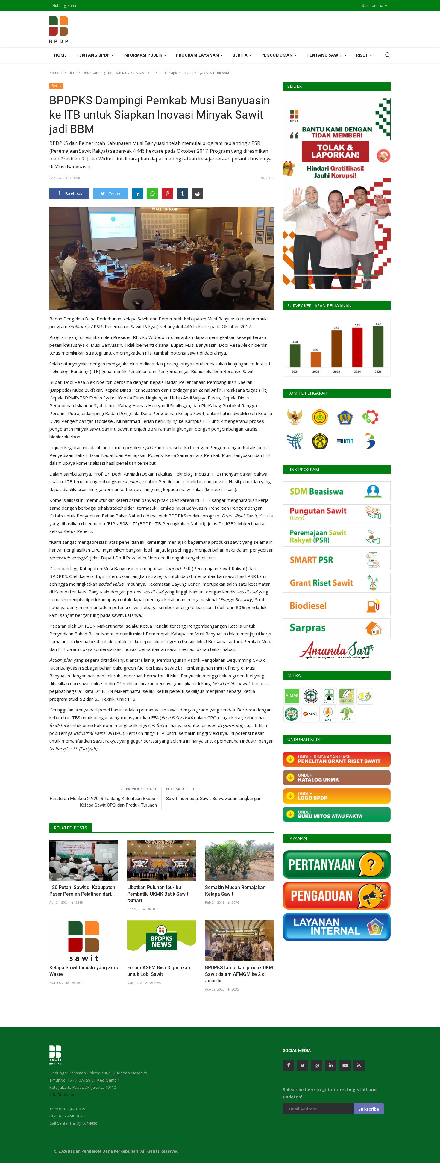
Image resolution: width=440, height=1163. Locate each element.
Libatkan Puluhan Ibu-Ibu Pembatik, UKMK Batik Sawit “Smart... (157, 894)
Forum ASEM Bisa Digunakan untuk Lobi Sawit (158, 971)
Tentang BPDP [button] (93, 55)
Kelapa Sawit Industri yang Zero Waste (83, 971)
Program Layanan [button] (198, 55)
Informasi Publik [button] (143, 55)
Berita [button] (241, 55)
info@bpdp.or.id (64, 1094)
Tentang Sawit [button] (325, 55)
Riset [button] (362, 55)
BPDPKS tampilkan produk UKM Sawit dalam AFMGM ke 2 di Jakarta (239, 974)
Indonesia (374, 5)
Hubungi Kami (64, 5)
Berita (69, 72)
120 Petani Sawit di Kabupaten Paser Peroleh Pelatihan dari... (82, 891)
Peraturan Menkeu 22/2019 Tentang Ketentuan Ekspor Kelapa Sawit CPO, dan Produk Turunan (103, 802)
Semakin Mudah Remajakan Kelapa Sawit (235, 891)
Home (60, 55)
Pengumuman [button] (277, 55)
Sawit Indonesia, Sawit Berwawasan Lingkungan (213, 798)
